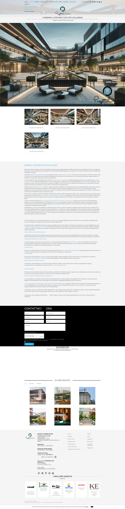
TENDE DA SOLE (28, 9)
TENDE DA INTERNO (29, 11)
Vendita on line (53, 1)
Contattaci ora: (42, 453)
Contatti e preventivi (90, 444)
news (60, 1)
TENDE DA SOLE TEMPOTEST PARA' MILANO (94, 491)
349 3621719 (86, 2)
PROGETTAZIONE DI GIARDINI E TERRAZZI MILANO (57, 19)
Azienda (37, 1)
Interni (38, 383)
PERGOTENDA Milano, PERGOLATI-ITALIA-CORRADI (56, 493)
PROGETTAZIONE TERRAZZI (31, 6)
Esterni (31, 383)
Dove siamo (72, 1)
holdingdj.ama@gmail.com (44, 464)
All (25, 383)
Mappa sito (90, 448)
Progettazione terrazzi (73, 449)
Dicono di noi (44, 1)
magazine (65, 1)
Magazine (89, 439)
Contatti (26, 4)
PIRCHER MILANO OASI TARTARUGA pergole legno (69, 489)
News (88, 436)
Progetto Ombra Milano (45, 434)
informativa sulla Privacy (44, 339)
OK (92, 506)
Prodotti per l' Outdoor (37, 19)
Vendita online (71, 441)
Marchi (89, 434)
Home (26, 1)
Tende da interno (72, 446)
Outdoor (31, 1)
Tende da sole (71, 444)
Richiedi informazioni (36, 127)
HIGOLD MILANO (30, 489)
